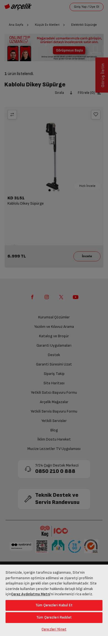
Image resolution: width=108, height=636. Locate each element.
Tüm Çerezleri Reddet (54, 617)
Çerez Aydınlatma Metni (30, 594)
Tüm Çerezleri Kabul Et (54, 605)
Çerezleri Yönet (54, 629)
